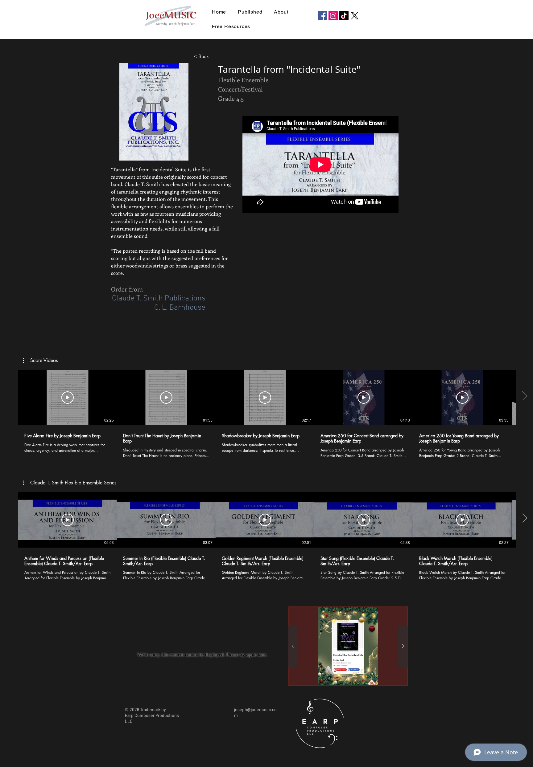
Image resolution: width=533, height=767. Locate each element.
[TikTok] (344, 15)
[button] (40, 360)
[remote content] (320, 165)
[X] (354, 15)
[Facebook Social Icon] (322, 15)
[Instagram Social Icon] (333, 15)
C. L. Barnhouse (179, 307)
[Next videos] (524, 396)
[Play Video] (67, 397)
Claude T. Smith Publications (158, 298)
